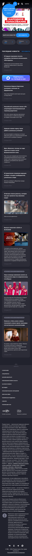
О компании (5, 370)
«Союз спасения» (6, 465)
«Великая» (11, 467)
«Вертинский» (18, 467)
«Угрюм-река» (16, 465)
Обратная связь (6, 394)
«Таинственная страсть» (8, 468)
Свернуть (16, 366)
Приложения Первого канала (10, 380)
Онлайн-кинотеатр (7, 377)
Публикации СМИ (6, 404)
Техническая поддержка (8, 397)
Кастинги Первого (7, 384)
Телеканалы (21, 511)
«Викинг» (22, 465)
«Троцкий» (5, 467)
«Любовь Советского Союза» (21, 463)
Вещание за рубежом (22, 414)
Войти (27, 3)
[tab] (9, 35)
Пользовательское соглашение (10, 390)
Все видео (4, 387)
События (4, 401)
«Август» (10, 463)
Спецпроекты (5, 373)
